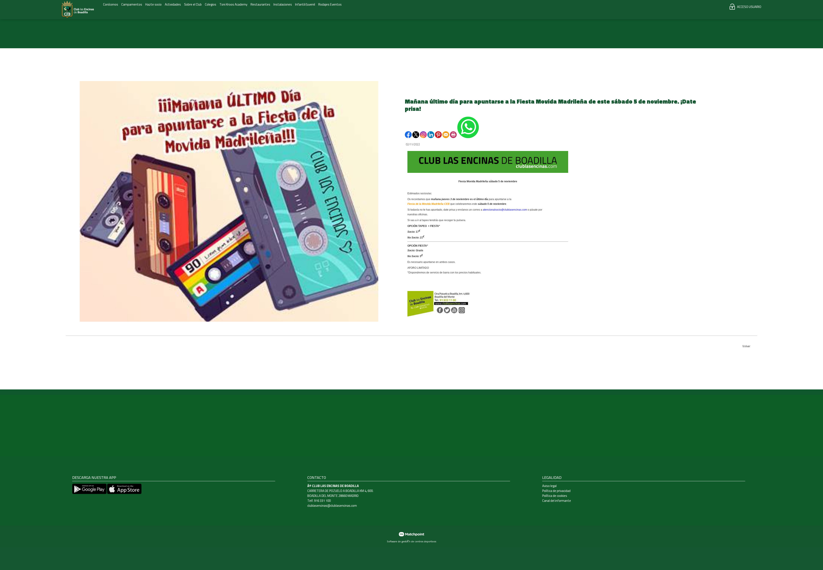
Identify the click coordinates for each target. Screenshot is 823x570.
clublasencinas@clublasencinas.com (332, 505)
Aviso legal (549, 485)
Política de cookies (554, 495)
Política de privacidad (556, 490)
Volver (746, 346)
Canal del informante (556, 500)
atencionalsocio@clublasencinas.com (505, 209)
